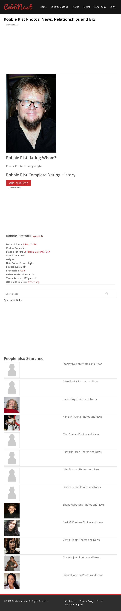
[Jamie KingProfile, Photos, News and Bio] (12, 404)
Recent (86, 6)
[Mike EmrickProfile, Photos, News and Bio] (12, 387)
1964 (33, 244)
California (40, 251)
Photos (75, 6)
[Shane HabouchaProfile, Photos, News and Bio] (12, 510)
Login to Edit (37, 236)
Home (43, 6)
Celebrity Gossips (59, 6)
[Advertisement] (60, 50)
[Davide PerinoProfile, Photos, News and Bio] (12, 492)
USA (48, 251)
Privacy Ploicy (86, 601)
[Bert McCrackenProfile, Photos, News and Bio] (12, 527)
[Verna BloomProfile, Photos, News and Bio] (12, 545)
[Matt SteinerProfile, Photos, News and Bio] (12, 439)
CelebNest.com (20, 601)
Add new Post (18, 183)
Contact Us (71, 601)
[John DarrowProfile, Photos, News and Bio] (12, 475)
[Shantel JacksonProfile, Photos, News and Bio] (12, 580)
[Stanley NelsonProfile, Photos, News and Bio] (12, 369)
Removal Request (74, 604)
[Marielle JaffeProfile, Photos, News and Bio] (12, 563)
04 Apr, (27, 244)
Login (112, 6)
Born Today (100, 6)
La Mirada (28, 251)
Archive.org (33, 281)
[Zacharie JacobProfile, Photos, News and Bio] (12, 457)
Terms (99, 601)
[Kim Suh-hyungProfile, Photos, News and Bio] (12, 422)
